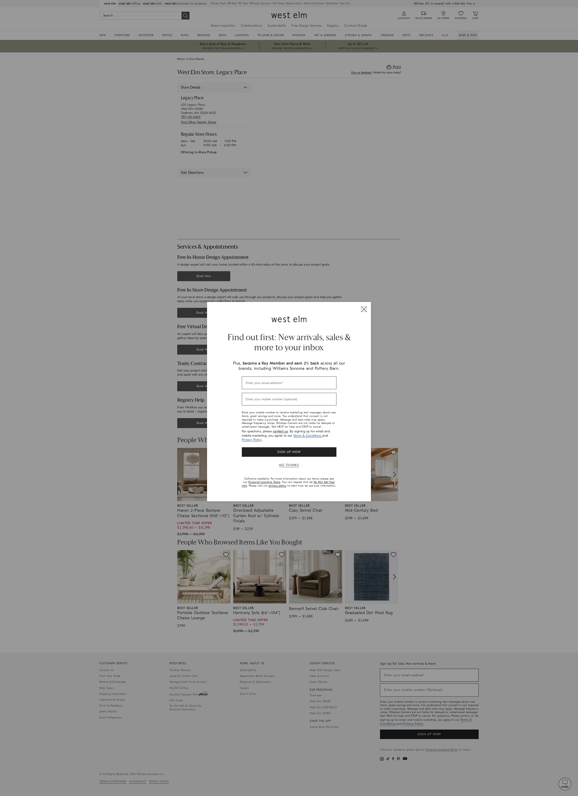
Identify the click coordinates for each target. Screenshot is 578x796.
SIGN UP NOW (289, 452)
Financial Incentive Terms (264, 482)
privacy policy (278, 485)
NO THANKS (289, 465)
